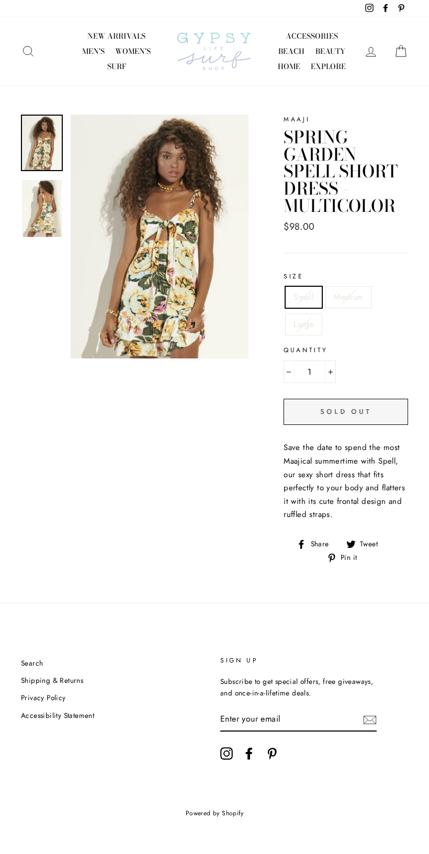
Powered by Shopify (214, 813)
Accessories (312, 36)
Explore (328, 66)
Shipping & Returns (52, 680)
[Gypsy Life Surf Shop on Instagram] (226, 753)
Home (289, 66)
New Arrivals (116, 36)
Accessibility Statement (57, 715)
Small (303, 297)
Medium (348, 297)
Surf (116, 66)
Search (32, 663)
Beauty (330, 51)
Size (293, 276)
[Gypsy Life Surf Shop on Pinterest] (272, 753)
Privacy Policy (43, 697)
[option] (160, 236)
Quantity (306, 350)
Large (303, 324)
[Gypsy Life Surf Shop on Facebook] (249, 753)
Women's (133, 51)
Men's (93, 51)
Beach (291, 51)
